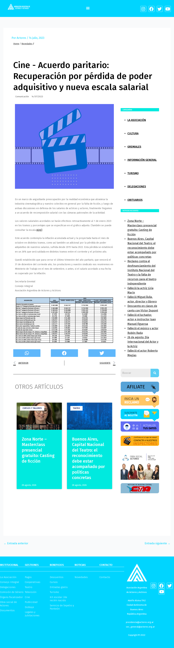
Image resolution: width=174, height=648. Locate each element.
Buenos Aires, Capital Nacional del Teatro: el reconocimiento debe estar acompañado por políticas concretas (141, 247)
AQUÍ (39, 230)
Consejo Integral (9, 582)
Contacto (104, 577)
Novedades (26, 43)
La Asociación (136, 120)
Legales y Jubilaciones (32, 614)
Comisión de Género (11, 592)
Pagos (28, 577)
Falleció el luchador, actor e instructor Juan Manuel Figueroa (141, 319)
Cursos (54, 582)
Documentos (7, 610)
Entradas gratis (59, 587)
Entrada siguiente (157, 543)
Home (16, 43)
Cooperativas (32, 582)
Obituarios (135, 199)
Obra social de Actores (8, 604)
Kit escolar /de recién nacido (58, 599)
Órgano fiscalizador (11, 597)
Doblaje (29, 607)
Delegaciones (136, 186)
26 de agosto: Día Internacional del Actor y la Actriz (142, 342)
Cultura (132, 133)
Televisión (30, 592)
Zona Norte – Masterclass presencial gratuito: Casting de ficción (38, 450)
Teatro (28, 587)
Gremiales (134, 146)
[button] (88, 8)
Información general (142, 159)
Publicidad (31, 602)
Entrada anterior (16, 543)
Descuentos (56, 577)
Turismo (133, 173)
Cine (27, 597)
